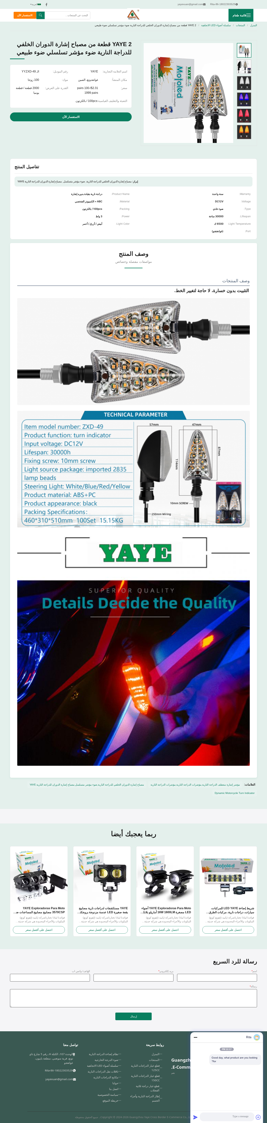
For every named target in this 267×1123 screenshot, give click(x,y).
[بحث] (40, 15)
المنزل (253, 25)
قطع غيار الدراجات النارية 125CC (145, 1068)
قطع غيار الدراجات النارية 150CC (145, 1078)
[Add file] (258, 1117)
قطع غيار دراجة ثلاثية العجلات (147, 1088)
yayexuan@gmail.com (59, 1079)
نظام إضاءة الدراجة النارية (103, 1054)
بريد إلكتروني (165, 971)
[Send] (195, 1117)
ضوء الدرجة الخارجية (106, 1060)
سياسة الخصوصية (108, 1094)
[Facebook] (46, 4)
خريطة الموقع (110, 1100)
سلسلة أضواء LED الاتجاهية (216, 25)
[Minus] (195, 1037)
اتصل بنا (113, 1089)
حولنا (115, 1083)
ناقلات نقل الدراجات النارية (103, 1071)
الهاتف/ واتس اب (81, 971)
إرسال (133, 1016)
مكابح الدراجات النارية (105, 1077)
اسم (254, 971)
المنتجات (240, 25)
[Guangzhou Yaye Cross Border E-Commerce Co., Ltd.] (133, 15)
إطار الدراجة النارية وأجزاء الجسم (145, 1098)
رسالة (253, 986)
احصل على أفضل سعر (228, 929)
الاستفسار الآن (25, 15)
